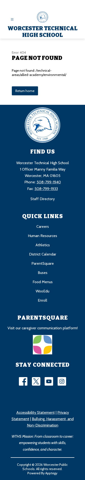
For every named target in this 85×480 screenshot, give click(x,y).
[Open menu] (12, 19)
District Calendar (42, 254)
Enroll (42, 300)
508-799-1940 (49, 182)
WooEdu (42, 291)
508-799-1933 (46, 188)
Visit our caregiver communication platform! (43, 328)
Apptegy (51, 473)
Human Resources (42, 235)
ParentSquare (42, 263)
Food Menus (43, 282)
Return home (24, 91)
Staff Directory (42, 199)
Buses (42, 272)
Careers (42, 226)
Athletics (42, 245)
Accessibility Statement (35, 412)
